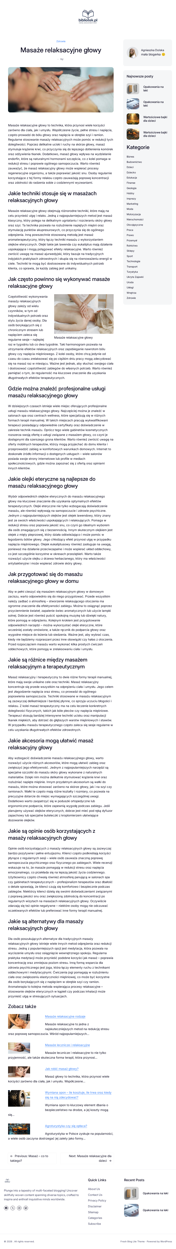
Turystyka (132, 271)
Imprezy (131, 198)
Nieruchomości (135, 219)
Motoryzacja (134, 214)
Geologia (131, 188)
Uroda (130, 282)
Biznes (130, 156)
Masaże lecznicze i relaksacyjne (67, 1045)
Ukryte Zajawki (135, 276)
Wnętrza (131, 292)
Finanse (131, 182)
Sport (130, 256)
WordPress (166, 1241)
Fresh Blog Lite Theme (132, 1241)
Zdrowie (60, 41)
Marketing (132, 203)
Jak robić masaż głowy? (62, 1068)
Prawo (130, 235)
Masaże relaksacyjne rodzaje (65, 1016)
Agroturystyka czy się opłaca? (66, 1126)
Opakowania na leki (153, 88)
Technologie (133, 261)
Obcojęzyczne (135, 224)
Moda (130, 208)
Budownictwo (134, 161)
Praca (130, 229)
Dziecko (131, 172)
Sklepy (130, 250)
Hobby (130, 193)
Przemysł (132, 240)
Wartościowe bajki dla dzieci (155, 118)
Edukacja (132, 177)
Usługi (130, 287)
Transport (132, 266)
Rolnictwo (132, 245)
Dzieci (130, 167)
